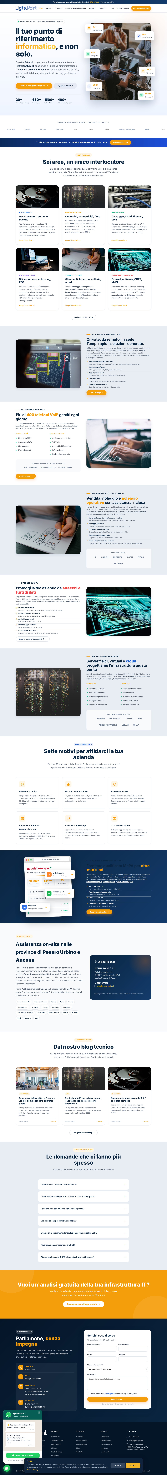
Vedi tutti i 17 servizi (83, 317)
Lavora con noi (123, 8)
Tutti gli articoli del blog (83, 1133)
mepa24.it (105, 1437)
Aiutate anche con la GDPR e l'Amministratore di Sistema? (67, 1257)
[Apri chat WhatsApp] (6, 1468)
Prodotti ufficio (56, 1452)
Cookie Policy (32, 1470)
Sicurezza (55, 1456)
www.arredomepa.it (125, 882)
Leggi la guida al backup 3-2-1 (32, 639)
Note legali (146, 1471)
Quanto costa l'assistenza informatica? (59, 1184)
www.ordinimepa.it (94, 882)
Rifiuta (118, 1465)
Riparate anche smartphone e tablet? (58, 1245)
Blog (112, 8)
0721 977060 (94, 2)
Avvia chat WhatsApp (24, 1455)
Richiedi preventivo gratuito (34, 86)
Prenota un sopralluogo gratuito (83, 1304)
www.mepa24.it (109, 882)
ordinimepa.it (106, 1441)
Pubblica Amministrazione (75, 8)
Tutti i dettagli (96, 393)
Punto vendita (81, 1444)
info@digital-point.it (105, 986)
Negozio (92, 8)
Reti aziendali (56, 1444)
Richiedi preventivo (141, 8)
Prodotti (59, 8)
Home (40, 8)
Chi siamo (103, 8)
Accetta (133, 1465)
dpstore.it (105, 1448)
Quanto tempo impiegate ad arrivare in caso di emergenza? (68, 1196)
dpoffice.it (105, 1452)
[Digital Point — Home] (26, 8)
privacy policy (110, 1394)
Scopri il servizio (26, 240)
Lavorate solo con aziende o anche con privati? (62, 1209)
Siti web (54, 1448)
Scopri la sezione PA (99, 912)
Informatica (55, 1437)
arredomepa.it (106, 1444)
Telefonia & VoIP (57, 1441)
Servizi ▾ (49, 8)
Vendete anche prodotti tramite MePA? (58, 1221)
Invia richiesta (117, 1399)
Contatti (79, 1452)
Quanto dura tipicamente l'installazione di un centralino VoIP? (69, 1233)
